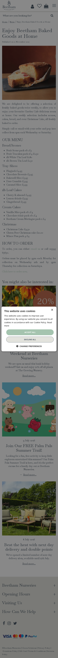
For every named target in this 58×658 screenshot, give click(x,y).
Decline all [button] (30, 339)
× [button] (52, 310)
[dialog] (28, 329)
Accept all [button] (29, 332)
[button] (29, 346)
